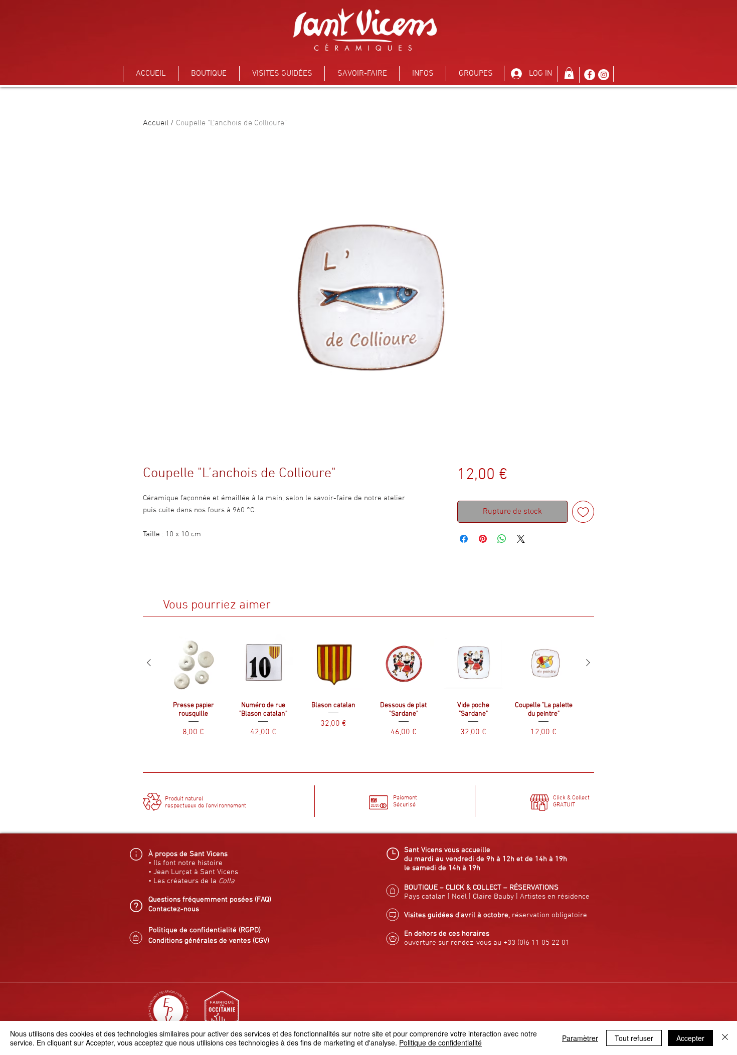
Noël (459, 896)
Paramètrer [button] (580, 1038)
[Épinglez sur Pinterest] (483, 539)
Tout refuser (634, 1038)
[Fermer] (725, 1038)
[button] (208, 73)
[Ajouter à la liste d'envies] (583, 512)
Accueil (155, 123)
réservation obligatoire (549, 915)
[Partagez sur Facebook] (464, 539)
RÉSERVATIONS (534, 887)
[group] (368, 689)
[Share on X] (521, 539)
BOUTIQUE (421, 887)
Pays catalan (425, 896)
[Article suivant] (588, 663)
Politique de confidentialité (440, 1042)
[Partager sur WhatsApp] (502, 539)
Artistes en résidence (555, 896)
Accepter (690, 1038)
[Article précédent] (149, 663)
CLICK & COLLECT (473, 887)
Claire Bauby (494, 896)
